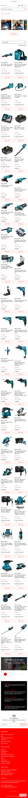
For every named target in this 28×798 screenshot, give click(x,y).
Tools (2, 758)
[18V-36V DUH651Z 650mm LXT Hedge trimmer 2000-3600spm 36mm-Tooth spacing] (21, 597)
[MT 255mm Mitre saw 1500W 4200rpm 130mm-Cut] (21, 412)
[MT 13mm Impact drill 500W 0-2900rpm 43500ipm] (21, 352)
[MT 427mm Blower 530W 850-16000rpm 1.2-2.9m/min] (7, 230)
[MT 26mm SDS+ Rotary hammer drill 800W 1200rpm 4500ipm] (7, 501)
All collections (13, 34)
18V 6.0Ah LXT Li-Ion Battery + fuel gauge (20, 128)
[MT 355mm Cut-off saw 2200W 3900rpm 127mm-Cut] (7, 291)
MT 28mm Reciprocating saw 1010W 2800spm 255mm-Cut (20, 452)
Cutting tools (4, 751)
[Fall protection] (17, 25)
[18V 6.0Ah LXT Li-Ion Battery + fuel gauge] (21, 118)
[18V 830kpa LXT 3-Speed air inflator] (21, 87)
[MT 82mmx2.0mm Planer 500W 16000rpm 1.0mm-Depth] (7, 472)
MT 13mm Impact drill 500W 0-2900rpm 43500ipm (20, 364)
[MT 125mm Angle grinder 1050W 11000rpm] (21, 180)
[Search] (25, 9)
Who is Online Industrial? (7, 734)
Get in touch (14, 667)
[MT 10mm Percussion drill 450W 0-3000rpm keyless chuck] (21, 321)
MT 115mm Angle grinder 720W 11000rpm (7, 186)
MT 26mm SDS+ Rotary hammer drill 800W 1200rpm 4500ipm (6, 511)
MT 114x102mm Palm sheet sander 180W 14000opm (7, 575)
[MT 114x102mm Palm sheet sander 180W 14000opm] (7, 566)
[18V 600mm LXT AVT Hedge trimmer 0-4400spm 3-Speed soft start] (7, 630)
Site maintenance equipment (8, 756)
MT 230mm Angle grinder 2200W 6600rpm (7, 213)
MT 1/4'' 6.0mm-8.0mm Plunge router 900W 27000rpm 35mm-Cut (20, 513)
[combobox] (14, 9)
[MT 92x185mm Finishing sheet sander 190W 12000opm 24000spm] (21, 566)
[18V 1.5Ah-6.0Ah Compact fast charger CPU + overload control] (7, 118)
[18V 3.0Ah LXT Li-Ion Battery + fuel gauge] (7, 150)
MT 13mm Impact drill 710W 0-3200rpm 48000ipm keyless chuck (20, 394)
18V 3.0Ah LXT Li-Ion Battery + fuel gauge (6, 160)
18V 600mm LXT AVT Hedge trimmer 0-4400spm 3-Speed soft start (6, 641)
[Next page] (22, 674)
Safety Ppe (3, 753)
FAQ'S (2, 736)
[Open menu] (25, 5)
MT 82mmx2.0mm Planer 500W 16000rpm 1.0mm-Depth (7, 482)
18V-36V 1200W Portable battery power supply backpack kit (20, 66)
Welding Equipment (5, 761)
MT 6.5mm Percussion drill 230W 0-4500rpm (21, 301)
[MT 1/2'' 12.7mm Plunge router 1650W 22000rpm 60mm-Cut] (7, 534)
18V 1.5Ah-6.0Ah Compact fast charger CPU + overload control (7, 129)
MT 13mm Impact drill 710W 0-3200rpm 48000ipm (6, 394)
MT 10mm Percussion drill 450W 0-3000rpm (7, 331)
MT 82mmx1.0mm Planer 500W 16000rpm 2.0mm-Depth (7, 452)
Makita (2, 62)
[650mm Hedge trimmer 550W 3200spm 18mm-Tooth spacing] (21, 630)
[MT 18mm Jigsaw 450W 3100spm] (7, 413)
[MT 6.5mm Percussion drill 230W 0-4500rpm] (21, 291)
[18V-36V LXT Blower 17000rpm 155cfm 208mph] (21, 150)
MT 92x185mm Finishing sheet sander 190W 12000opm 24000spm (20, 576)
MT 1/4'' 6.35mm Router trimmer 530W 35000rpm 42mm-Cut (21, 545)
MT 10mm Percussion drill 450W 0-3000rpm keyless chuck (21, 331)
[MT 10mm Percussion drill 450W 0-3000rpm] (7, 321)
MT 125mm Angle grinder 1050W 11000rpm (21, 190)
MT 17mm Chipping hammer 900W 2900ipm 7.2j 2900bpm (7, 267)
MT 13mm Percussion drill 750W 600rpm (7, 361)
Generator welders (5, 763)
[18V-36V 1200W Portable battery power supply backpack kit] (21, 55)
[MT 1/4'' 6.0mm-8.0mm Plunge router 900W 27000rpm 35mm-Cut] (21, 502)
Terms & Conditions (5, 741)
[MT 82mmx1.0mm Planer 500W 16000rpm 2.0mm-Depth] (7, 442)
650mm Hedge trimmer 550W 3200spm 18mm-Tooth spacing (20, 641)
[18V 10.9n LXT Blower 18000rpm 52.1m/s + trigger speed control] (7, 87)
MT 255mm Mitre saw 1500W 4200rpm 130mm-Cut (21, 421)
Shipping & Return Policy (7, 738)
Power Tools (4, 760)
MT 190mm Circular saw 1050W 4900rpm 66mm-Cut (20, 241)
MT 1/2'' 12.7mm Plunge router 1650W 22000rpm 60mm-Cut (7, 545)
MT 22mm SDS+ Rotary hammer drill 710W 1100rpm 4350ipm (20, 481)
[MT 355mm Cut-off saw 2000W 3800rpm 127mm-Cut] (21, 261)
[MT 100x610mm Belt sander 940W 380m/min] (21, 207)
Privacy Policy (4, 743)
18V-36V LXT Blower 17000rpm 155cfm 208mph (19, 160)
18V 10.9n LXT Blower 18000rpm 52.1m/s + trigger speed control (6, 97)
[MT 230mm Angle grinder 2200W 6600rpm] (7, 206)
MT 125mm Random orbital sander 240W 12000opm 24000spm (6, 608)
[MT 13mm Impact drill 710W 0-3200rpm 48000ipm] (7, 383)
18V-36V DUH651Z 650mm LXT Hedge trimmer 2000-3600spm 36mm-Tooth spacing (21, 608)
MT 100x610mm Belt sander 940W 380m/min (20, 214)
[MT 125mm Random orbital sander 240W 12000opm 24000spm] (7, 597)
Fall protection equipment (7, 754)
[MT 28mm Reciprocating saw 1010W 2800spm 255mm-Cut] (21, 442)
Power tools (7, 13)
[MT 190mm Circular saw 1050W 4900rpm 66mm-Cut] (21, 232)
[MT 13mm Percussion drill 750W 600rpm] (7, 351)
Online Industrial (14, 796)
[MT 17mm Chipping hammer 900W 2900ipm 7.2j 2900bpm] (7, 259)
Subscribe (23, 724)
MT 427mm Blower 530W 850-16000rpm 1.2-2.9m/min (7, 238)
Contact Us (3, 739)
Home (2, 13)
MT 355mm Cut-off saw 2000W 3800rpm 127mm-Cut (21, 272)
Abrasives (3, 749)
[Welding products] (6, 25)
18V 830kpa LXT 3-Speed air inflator (21, 96)
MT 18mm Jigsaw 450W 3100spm (6, 423)
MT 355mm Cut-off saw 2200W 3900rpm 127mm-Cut (7, 302)
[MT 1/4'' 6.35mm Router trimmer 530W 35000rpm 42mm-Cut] (21, 534)
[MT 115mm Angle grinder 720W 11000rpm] (7, 178)
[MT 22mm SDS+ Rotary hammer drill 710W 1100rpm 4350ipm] (21, 471)
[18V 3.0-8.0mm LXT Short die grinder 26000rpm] (7, 55)
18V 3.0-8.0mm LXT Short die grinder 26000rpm (7, 65)
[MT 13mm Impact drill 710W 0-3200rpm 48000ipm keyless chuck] (21, 383)
